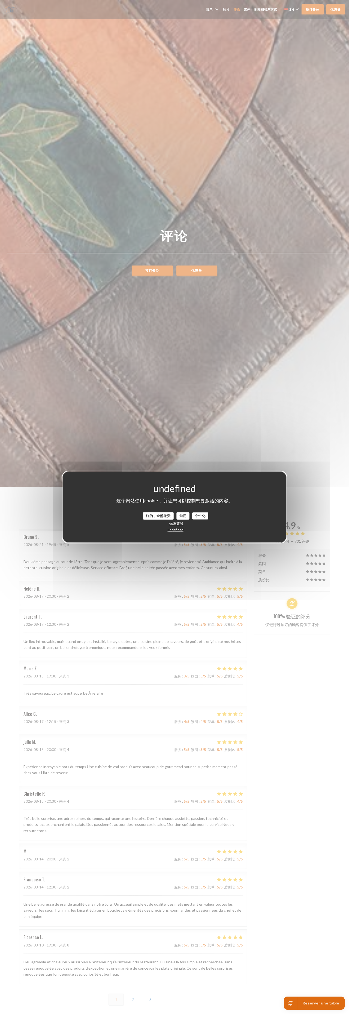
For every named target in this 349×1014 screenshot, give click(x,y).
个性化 (200, 516)
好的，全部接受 (158, 516)
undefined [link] (175, 529)
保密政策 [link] (176, 523)
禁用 (182, 516)
